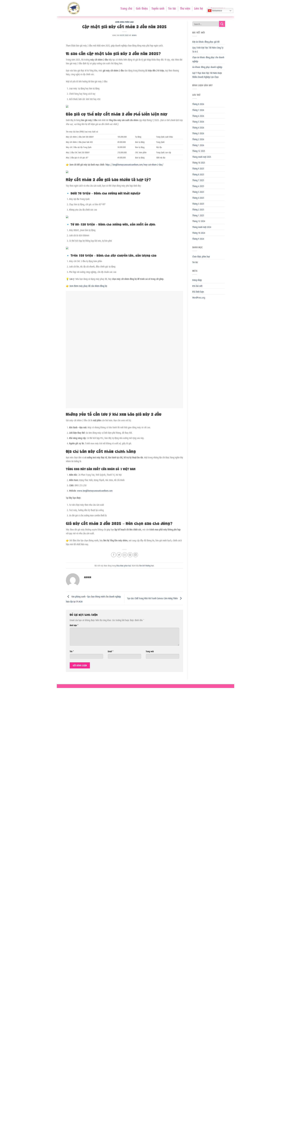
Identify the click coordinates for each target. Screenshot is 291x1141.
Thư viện (185, 8)
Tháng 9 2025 (198, 168)
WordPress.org (198, 297)
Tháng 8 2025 (198, 174)
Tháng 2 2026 (198, 139)
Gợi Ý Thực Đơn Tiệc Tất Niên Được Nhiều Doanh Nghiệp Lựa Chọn (207, 74)
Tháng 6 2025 (198, 186)
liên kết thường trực (146, 565)
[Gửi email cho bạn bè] (124, 554)
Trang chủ (126, 8)
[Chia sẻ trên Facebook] (113, 554)
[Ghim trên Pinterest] (130, 554)
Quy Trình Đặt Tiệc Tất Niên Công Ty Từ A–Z (207, 49)
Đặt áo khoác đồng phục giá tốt (205, 41)
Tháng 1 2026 (198, 145)
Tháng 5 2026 (198, 121)
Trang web (150, 651)
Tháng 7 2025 (198, 180)
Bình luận (74, 625)
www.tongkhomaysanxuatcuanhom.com (94, 490)
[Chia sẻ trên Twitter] (119, 554)
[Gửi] (222, 24)
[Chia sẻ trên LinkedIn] (135, 554)
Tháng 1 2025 (198, 215)
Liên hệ (198, 8)
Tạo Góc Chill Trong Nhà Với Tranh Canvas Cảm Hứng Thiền (152, 598)
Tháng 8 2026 (198, 104)
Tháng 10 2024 (198, 232)
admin (134, 35)
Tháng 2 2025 (198, 209)
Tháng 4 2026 (198, 127)
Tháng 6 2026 (198, 115)
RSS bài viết (197, 285)
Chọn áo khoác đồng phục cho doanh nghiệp (208, 59)
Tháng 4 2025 (198, 197)
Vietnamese (216, 10)
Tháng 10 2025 (198, 162)
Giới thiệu (142, 8)
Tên (72, 651)
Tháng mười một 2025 (201, 156)
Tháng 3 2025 (198, 203)
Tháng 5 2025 (198, 191)
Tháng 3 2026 (198, 133)
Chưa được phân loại (124, 22)
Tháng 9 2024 (198, 238)
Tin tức (172, 8)
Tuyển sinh (158, 8)
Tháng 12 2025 (198, 150)
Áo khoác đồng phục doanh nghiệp (207, 67)
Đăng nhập (197, 279)
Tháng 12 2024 (198, 221)
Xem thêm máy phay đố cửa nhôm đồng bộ (88, 285)
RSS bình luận (198, 291)
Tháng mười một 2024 (201, 227)
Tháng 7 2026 (198, 109)
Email (110, 651)
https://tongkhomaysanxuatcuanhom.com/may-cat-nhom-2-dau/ (134, 164)
